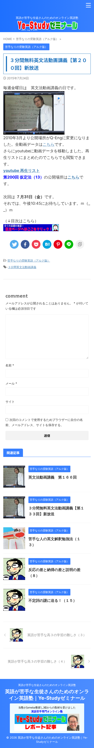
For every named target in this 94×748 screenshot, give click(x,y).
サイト (10, 401)
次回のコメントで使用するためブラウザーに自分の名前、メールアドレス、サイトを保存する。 (44, 422)
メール (11, 383)
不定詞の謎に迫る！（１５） (52, 600)
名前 (9, 365)
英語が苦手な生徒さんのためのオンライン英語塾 (47, 685)
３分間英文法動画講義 (22, 267)
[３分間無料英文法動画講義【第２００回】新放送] (47, 244)
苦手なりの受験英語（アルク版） (28, 260)
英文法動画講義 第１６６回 (52, 477)
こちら (48, 144)
